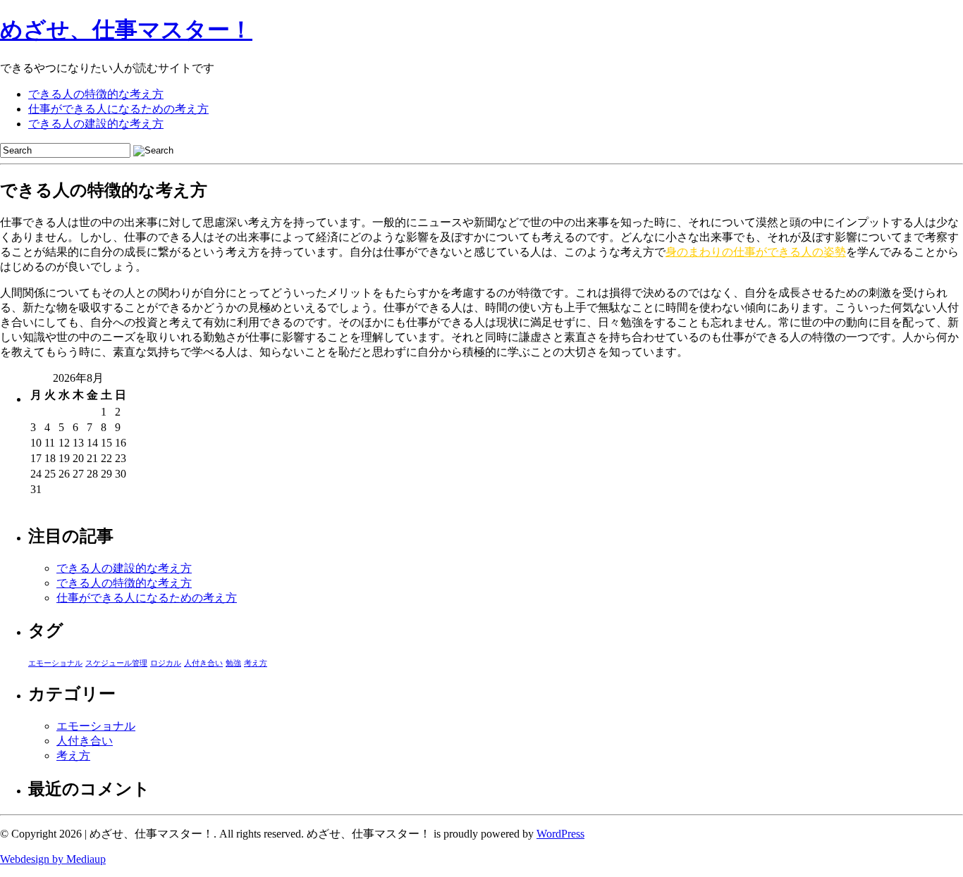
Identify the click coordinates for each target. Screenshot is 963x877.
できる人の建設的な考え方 (96, 124)
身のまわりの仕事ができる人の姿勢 (755, 252)
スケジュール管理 (116, 663)
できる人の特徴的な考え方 (96, 94)
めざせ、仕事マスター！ (126, 29)
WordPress (560, 834)
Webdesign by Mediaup (53, 859)
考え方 (255, 663)
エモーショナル (55, 663)
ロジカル (165, 663)
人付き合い (203, 663)
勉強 (233, 663)
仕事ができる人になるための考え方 (118, 109)
